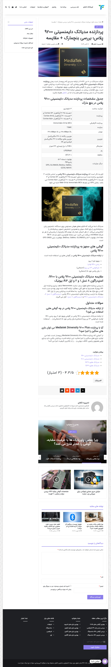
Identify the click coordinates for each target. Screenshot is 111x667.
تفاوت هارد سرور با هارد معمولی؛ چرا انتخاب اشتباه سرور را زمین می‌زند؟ (52, 526)
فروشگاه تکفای (88, 7)
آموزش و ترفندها (43, 7)
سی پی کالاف (29, 29)
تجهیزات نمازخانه (28, 38)
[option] (72, 441)
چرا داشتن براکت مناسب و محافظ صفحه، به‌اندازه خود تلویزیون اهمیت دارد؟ (95, 526)
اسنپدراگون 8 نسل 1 (74, 297)
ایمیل (101, 586)
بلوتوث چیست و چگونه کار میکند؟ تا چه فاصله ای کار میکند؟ (73, 526)
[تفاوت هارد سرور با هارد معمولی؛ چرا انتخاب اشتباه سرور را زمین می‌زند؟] (51, 517)
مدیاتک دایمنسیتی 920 (90, 355)
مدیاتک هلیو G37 (92, 362)
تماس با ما (23, 7)
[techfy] (102, 7)
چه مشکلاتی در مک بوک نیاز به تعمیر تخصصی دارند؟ (72, 441)
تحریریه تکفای (97, 44)
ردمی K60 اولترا (93, 264)
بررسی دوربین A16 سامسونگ (96, 635)
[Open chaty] (105, 661)
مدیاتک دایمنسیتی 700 (90, 359)
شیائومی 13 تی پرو (92, 268)
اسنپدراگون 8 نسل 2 (53, 294)
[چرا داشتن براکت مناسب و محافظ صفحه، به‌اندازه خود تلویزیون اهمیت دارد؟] (94, 517)
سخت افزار (94, 22)
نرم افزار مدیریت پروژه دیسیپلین (23, 43)
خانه (100, 22)
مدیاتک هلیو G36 (92, 365)
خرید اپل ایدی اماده (27, 48)
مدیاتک (97, 381)
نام (101, 577)
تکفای (64, 93)
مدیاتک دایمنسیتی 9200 (93, 297)
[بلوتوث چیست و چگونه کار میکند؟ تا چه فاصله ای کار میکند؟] (72, 517)
